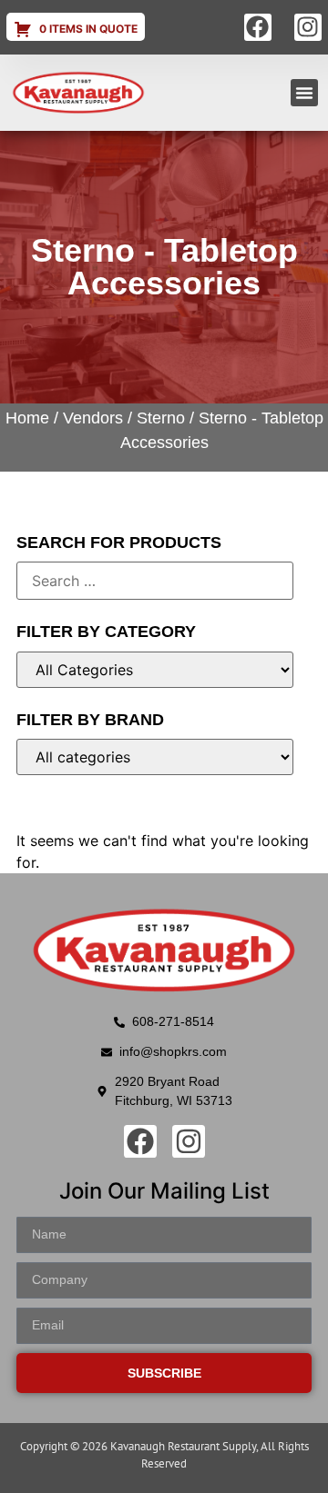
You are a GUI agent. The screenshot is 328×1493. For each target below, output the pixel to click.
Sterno (161, 418)
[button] (304, 92)
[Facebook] (258, 27)
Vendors (93, 418)
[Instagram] (308, 27)
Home (27, 418)
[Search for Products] (154, 581)
